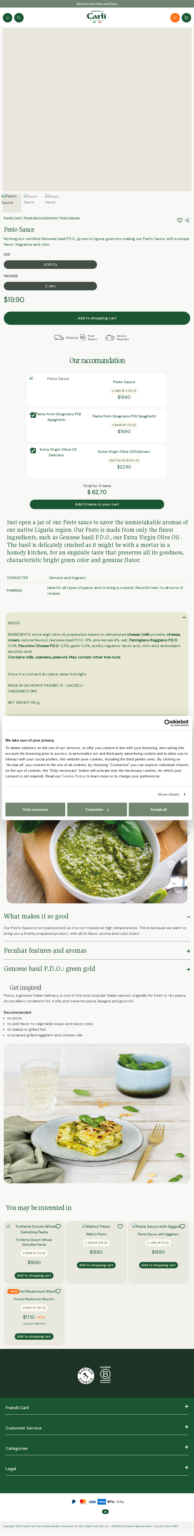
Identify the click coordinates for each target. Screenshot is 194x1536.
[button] (186, 833)
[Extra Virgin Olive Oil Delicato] (56, 461)
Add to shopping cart (97, 318)
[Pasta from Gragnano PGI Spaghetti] (56, 425)
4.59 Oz (50, 264)
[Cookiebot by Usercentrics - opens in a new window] (168, 723)
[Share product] (187, 220)
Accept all (158, 809)
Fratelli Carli (13, 218)
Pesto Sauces (70, 218)
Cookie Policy (74, 776)
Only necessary (35, 809)
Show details (168, 794)
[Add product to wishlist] (58, 1226)
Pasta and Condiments (41, 218)
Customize (94, 809)
